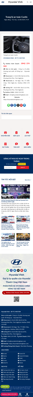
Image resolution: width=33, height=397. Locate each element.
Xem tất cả (27, 180)
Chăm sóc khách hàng (9, 377)
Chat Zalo (5, 386)
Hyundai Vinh (15, 2)
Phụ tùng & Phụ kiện (8, 374)
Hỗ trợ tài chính (23, 374)
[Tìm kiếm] (27, 2)
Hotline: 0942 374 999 (9, 394)
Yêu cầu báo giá (23, 377)
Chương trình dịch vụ (9, 370)
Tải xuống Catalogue (24, 379)
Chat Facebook (6, 390)
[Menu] (31, 2)
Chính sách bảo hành (8, 372)
